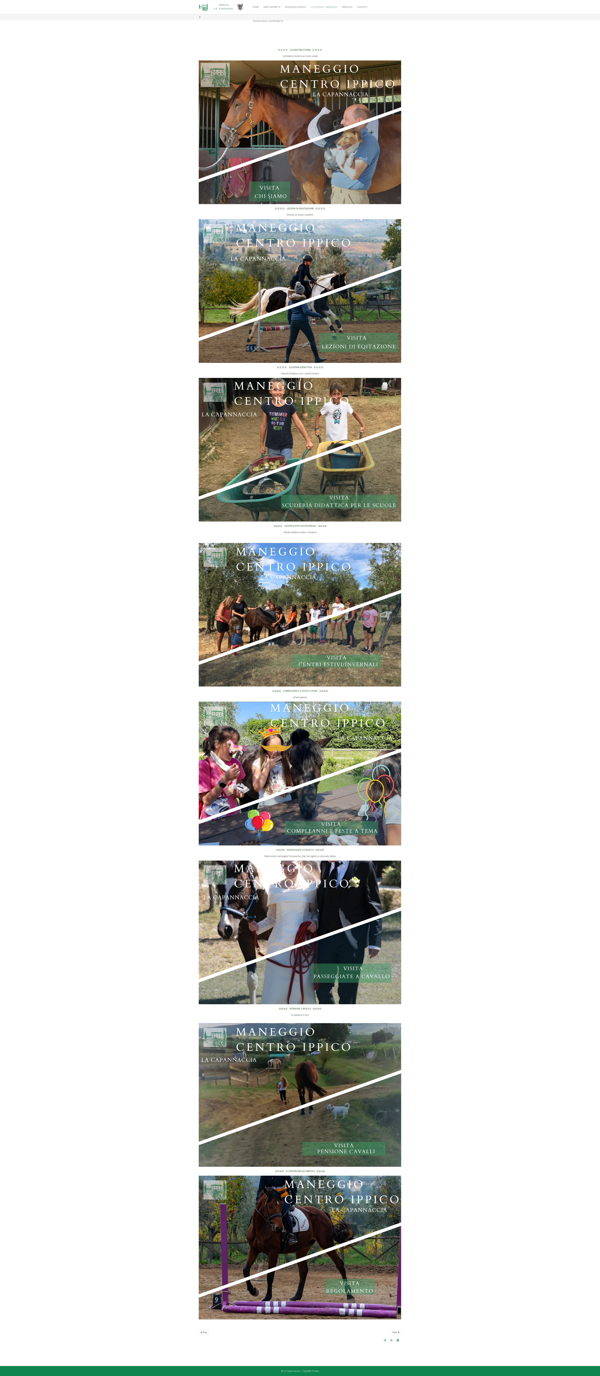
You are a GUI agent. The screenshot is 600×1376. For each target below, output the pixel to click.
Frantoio (347, 7)
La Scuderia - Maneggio (324, 7)
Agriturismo (271, 7)
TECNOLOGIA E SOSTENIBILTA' (268, 21)
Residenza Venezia (295, 7)
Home (256, 7)
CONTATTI (362, 7)
